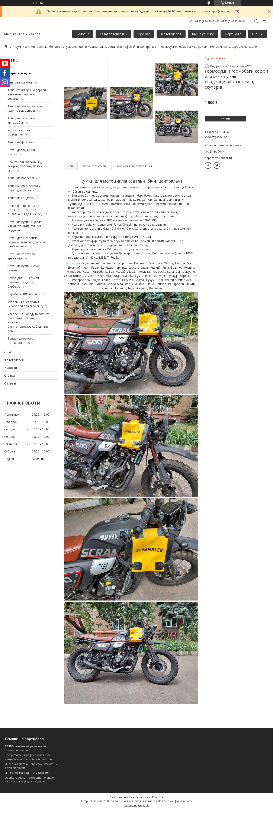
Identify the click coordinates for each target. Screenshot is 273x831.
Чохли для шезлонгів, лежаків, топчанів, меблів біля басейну (26, 242)
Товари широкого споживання (20, 340)
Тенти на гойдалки (21, 198)
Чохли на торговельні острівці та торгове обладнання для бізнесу (24, 210)
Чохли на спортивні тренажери (21, 256)
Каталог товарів (112, 34)
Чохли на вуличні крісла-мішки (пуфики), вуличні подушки (25, 226)
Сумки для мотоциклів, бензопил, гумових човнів (51, 47)
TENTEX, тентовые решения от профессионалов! (25, 748)
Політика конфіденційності (175, 801)
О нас (8, 352)
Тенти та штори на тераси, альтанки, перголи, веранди (27, 94)
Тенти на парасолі (20, 178)
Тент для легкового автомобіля (21, 120)
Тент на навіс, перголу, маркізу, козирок (24, 188)
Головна (83, 34)
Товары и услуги (17, 73)
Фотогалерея (171, 34)
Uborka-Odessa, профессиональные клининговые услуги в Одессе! (29, 779)
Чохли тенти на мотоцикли (18, 132)
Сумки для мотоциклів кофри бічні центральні (123, 47)
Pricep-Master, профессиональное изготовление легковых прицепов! (28, 757)
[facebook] (208, 165)
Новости (10, 368)
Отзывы (10, 383)
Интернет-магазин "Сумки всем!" (27, 773)
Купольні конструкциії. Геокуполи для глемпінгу (25, 304)
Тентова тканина (19, 82)
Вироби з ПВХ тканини (23, 294)
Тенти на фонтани (20, 142)
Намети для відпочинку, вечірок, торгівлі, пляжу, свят (25, 166)
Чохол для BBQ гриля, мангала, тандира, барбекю (23, 282)
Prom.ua (157, 797)
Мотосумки (74, 263)
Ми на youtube (203, 34)
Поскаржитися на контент (138, 801)
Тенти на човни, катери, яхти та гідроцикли (25, 108)
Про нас (144, 34)
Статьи (9, 375)
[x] (216, 165)
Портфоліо (233, 34)
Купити (225, 118)
